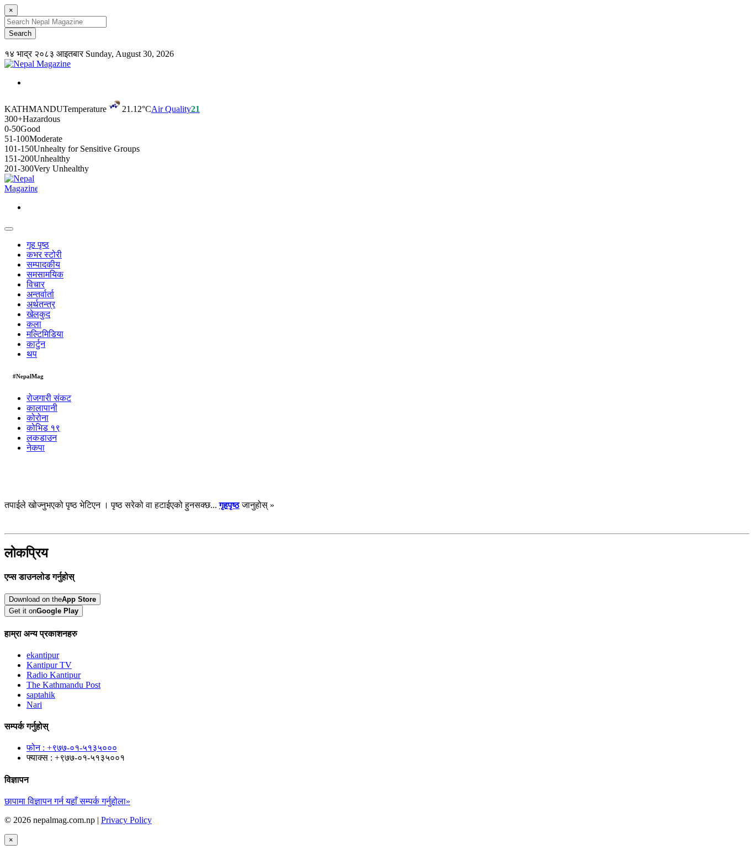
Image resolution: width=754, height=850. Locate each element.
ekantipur (42, 655)
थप (31, 354)
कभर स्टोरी (44, 254)
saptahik (40, 694)
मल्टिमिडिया (44, 334)
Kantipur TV (49, 665)
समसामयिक (44, 274)
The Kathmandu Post (63, 684)
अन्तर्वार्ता (40, 294)
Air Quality (175, 109)
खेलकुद (38, 314)
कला (33, 324)
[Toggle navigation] (8, 229)
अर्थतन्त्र (40, 304)
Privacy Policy (126, 820)
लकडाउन (41, 437)
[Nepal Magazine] (37, 63)
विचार (35, 284)
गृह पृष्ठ (37, 244)
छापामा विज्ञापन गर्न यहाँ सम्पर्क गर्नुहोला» (67, 801)
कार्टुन (35, 344)
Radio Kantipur (53, 675)
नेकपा (35, 447)
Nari (34, 704)
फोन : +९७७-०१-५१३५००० (71, 747)
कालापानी (41, 408)
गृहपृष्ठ (229, 505)
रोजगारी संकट (48, 398)
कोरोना (37, 418)
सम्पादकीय (43, 264)
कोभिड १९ (43, 427)
